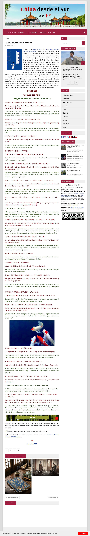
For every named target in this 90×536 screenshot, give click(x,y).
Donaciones (51, 32)
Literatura (66, 124)
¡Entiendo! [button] (83, 533)
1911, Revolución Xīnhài (73, 163)
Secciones (21, 32)
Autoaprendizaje (68, 95)
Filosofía (65, 113)
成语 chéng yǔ (67, 102)
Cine (64, 109)
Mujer (7, 38)
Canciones (66, 99)
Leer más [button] (54, 533)
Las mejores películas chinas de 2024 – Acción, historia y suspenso (75, 146)
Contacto (42, 32)
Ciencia (65, 106)
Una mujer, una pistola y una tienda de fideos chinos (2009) (75, 155)
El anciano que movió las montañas (73, 171)
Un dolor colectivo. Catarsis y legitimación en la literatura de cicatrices (72, 69)
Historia (65, 116)
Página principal (11, 32)
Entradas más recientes (12, 497)
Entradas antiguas (52, 497)
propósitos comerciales (72, 205)
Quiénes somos (32, 32)
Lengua (65, 120)
